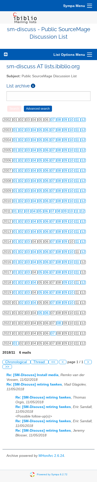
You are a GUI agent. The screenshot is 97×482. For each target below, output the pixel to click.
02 (22, 130)
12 (83, 120)
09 (65, 120)
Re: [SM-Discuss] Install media (32, 375)
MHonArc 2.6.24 (51, 456)
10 (71, 120)
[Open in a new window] (33, 85)
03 (28, 130)
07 (53, 120)
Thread (39, 362)
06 (47, 130)
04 (34, 130)
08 (59, 120)
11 (78, 120)
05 (40, 130)
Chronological (16, 362)
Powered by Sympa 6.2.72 (52, 474)
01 (15, 130)
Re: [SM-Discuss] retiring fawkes (34, 384)
